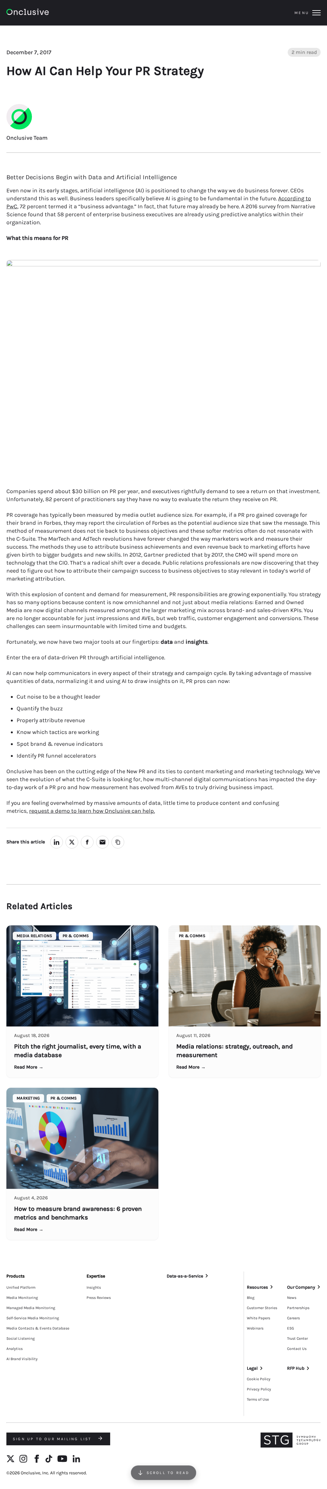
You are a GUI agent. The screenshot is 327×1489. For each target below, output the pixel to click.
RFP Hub (295, 1368)
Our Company (301, 1287)
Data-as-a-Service (185, 1276)
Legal (252, 1368)
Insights (94, 1287)
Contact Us (297, 1348)
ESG (290, 1328)
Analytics (14, 1348)
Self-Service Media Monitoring (32, 1318)
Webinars (255, 1328)
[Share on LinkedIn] (56, 842)
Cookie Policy (258, 1379)
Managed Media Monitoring (30, 1308)
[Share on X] (71, 842)
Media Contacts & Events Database (37, 1328)
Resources (257, 1287)
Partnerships (298, 1308)
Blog (251, 1297)
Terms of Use (258, 1399)
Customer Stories (262, 1308)
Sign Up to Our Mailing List (53, 1439)
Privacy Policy (259, 1389)
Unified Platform (20, 1287)
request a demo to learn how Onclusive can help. (92, 810)
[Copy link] (117, 842)
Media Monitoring (22, 1297)
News (291, 1297)
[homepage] (45, 13)
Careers (293, 1318)
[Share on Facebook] (87, 842)
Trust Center (297, 1338)
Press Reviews (99, 1297)
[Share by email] (102, 842)
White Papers (258, 1318)
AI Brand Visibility (22, 1359)
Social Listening (20, 1338)
